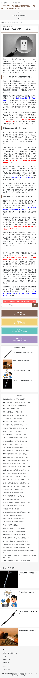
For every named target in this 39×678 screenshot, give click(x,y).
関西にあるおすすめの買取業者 (19, 322)
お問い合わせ (6, 669)
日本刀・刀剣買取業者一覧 (19, 15)
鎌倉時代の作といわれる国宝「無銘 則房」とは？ (16, 450)
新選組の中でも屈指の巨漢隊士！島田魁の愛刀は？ (16, 561)
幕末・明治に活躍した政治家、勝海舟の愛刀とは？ (16, 547)
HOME (19, 12)
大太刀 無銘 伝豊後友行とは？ (11, 409)
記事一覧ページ (7, 659)
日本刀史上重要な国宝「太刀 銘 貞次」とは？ (15, 438)
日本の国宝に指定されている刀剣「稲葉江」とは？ (16, 512)
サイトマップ (6, 666)
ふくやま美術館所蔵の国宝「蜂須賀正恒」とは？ (16, 473)
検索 (35, 305)
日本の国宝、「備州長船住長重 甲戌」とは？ (15, 425)
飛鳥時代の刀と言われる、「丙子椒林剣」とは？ (16, 480)
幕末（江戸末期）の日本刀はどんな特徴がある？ (16, 541)
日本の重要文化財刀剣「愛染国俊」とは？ (14, 518)
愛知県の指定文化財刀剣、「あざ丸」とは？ (14, 496)
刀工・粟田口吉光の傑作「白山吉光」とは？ (14, 505)
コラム (19, 19)
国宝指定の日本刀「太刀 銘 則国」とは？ (14, 431)
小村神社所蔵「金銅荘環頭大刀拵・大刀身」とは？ (16, 467)
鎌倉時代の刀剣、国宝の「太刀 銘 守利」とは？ (15, 415)
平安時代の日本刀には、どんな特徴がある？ (14, 528)
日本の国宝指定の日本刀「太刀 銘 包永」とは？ (15, 441)
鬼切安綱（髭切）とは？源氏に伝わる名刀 (14, 399)
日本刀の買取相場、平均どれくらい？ (23, 352)
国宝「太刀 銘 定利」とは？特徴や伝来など (14, 405)
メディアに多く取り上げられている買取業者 (19, 330)
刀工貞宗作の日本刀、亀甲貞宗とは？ (13, 489)
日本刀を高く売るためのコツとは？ (22, 370)
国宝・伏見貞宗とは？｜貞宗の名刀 (12, 412)
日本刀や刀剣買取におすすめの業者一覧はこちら (19, 301)
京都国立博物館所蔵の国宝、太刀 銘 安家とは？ (15, 454)
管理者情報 (6, 663)
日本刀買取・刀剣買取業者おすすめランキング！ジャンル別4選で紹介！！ (18, 7)
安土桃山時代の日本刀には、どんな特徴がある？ (16, 538)
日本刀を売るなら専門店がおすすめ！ (23, 380)
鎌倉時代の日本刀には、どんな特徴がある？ (14, 531)
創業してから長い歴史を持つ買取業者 (19, 339)
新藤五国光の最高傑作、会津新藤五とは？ (14, 515)
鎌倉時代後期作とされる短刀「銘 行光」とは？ (15, 457)
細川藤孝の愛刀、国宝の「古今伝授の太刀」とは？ (16, 483)
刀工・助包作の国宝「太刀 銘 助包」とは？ (14, 434)
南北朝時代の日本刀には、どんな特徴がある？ (15, 534)
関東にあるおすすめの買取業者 (19, 313)
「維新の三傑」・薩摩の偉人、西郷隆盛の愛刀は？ (16, 544)
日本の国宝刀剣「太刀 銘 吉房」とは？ (13, 418)
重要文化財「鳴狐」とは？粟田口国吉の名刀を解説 (16, 402)
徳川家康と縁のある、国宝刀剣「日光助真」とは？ (16, 502)
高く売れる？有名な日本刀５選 (21, 360)
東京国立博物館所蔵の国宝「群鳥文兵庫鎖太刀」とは (17, 460)
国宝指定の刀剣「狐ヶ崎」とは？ (12, 509)
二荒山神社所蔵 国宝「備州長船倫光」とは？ (15, 447)
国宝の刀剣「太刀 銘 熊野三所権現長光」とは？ (15, 428)
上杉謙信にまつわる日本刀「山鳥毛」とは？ (14, 421)
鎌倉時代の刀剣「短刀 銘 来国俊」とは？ (14, 463)
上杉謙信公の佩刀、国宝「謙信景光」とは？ (14, 499)
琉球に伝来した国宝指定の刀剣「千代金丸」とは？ (16, 486)
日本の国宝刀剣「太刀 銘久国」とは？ (13, 493)
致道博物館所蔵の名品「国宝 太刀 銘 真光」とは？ (16, 470)
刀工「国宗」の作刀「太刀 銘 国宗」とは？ (14, 476)
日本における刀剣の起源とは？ (11, 525)
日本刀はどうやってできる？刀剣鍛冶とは (14, 522)
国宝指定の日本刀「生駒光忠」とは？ (13, 444)
